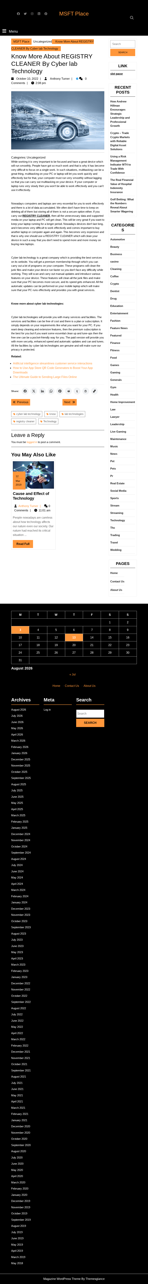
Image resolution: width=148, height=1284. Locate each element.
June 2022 (17, 1020)
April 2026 (17, 734)
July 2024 (17, 865)
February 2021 (19, 1113)
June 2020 (17, 1163)
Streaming (116, 512)
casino (114, 261)
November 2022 (20, 989)
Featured (115, 335)
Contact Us (117, 581)
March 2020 (18, 1182)
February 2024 (19, 896)
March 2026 (18, 740)
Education (116, 305)
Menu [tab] (13, 31)
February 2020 (19, 1188)
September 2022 (21, 1001)
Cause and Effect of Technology (31, 496)
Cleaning (115, 268)
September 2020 (21, 1145)
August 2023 (18, 933)
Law (113, 409)
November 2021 (20, 1058)
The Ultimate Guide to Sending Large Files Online (45, 376)
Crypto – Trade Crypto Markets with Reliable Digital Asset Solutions (120, 141)
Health (114, 394)
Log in (47, 709)
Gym (113, 387)
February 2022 (19, 1045)
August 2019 (18, 1225)
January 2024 (19, 902)
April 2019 (17, 1250)
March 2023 (18, 964)
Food (113, 357)
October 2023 (19, 921)
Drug (113, 298)
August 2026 (18, 709)
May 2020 (17, 1169)
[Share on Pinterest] (59, 391)
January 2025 (19, 827)
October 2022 (19, 995)
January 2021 (19, 1120)
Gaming (115, 372)
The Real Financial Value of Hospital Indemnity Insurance (121, 186)
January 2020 (19, 1194)
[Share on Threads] (85, 391)
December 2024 (20, 834)
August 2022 (18, 1008)
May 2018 (17, 1263)
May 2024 (17, 877)
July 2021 (17, 1082)
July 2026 (17, 715)
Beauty (114, 246)
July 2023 (17, 939)
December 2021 (20, 1051)
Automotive (117, 239)
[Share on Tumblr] (77, 391)
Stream (114, 505)
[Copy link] (94, 391)
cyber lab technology (28, 413)
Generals (116, 379)
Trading (115, 535)
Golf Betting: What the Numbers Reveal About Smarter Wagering (122, 205)
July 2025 (17, 790)
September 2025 (21, 777)
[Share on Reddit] (68, 391)
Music (114, 446)
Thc (112, 527)
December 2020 (20, 1126)
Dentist (114, 291)
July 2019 (17, 1232)
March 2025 (18, 815)
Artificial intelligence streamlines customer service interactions (52, 363)
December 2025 (20, 759)
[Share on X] (33, 391)
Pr (111, 475)
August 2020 (18, 1151)
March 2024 (18, 889)
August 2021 (18, 1076)
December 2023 (20, 908)
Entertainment (119, 313)
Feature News (119, 328)
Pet (112, 461)
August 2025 (18, 784)
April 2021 (17, 1101)
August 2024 (18, 858)
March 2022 (18, 1039)
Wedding (115, 549)
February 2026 (19, 746)
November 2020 (20, 1132)
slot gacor (116, 73)
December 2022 (20, 983)
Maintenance (118, 439)
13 (74, 637)
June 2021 (17, 1089)
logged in (32, 442)
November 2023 (20, 914)
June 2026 (17, 722)
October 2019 (19, 1213)
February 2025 (19, 821)
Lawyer (114, 416)
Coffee (114, 276)
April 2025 (17, 809)
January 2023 (19, 977)
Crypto (114, 283)
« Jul (72, 674)
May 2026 (17, 728)
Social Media (118, 490)
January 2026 (19, 753)
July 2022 (17, 1014)
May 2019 (17, 1244)
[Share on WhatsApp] (51, 391)
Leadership (117, 424)
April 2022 (17, 1033)
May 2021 (17, 1095)
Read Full (24, 545)
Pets (113, 468)
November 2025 (20, 765)
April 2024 (17, 883)
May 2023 (17, 952)
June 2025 (17, 796)
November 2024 (20, 840)
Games (114, 365)
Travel (114, 542)
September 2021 (21, 1070)
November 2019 (20, 1207)
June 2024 (17, 871)
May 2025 (17, 802)
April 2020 (17, 1176)
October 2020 (19, 1138)
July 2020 (17, 1157)
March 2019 (18, 1257)
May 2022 (17, 1026)
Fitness (114, 350)
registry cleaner (25, 421)
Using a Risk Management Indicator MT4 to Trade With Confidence (120, 164)
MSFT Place (74, 14)
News (113, 453)
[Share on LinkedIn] (42, 391)
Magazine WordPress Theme (62, 1278)
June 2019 (17, 1238)
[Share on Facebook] (25, 391)
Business (116, 254)
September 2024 (21, 852)
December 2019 (20, 1200)
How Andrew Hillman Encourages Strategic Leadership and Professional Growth (120, 113)
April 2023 (17, 958)
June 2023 (17, 946)
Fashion (115, 320)
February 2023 (19, 970)
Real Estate (117, 483)
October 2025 (19, 771)
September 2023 (21, 927)
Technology (50, 421)
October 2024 (19, 846)
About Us (116, 589)
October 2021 (19, 1064)
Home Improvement (122, 402)
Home (114, 572)
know (52, 413)
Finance (115, 342)
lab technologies (74, 413)
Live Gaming (118, 431)
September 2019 (21, 1219)
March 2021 (18, 1107)
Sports (114, 498)
